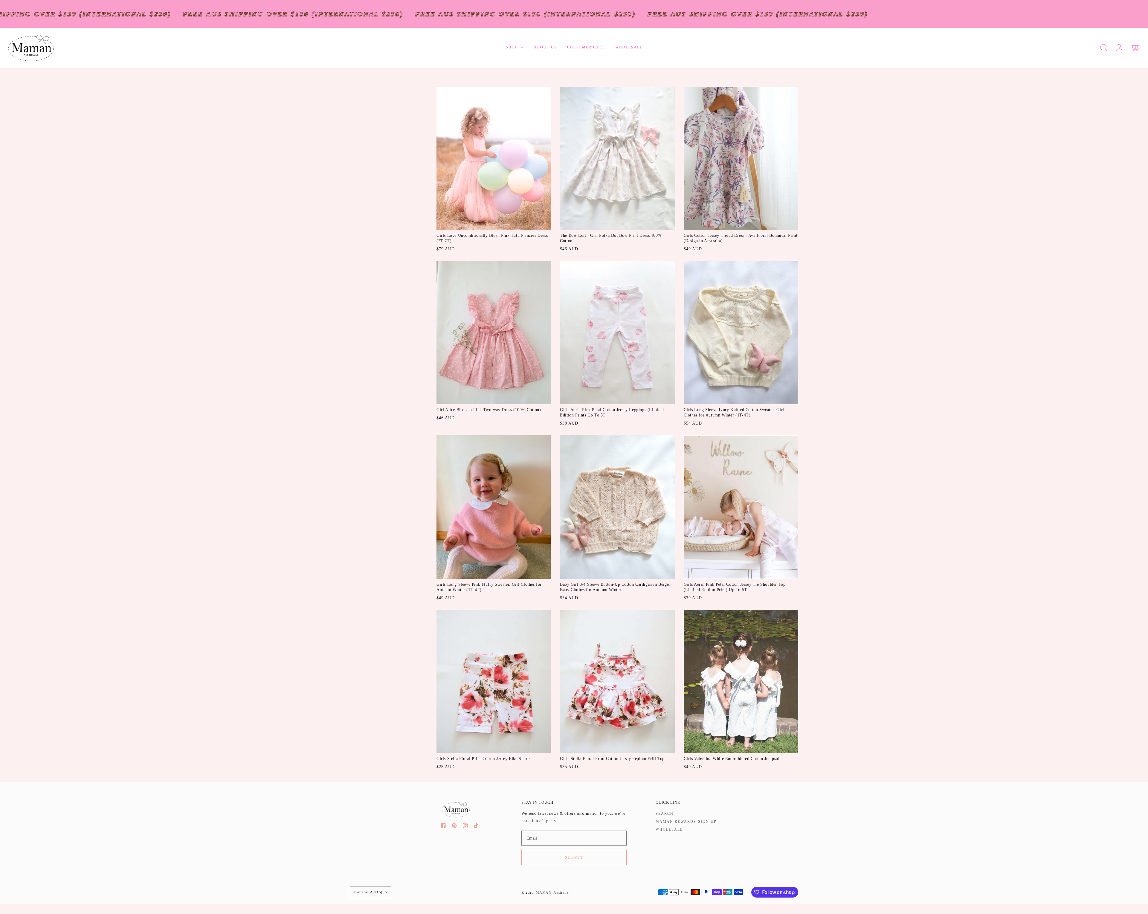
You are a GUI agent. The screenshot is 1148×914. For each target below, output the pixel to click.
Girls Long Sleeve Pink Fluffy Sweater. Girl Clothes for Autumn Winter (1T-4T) (489, 587)
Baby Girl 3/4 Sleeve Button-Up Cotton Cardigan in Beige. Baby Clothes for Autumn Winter (615, 587)
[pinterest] (454, 827)
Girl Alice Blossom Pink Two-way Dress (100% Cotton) (488, 410)
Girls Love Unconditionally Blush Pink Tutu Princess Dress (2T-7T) (492, 238)
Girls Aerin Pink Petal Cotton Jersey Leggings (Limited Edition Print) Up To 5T (612, 412)
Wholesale (669, 829)
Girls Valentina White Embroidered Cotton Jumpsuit (732, 758)
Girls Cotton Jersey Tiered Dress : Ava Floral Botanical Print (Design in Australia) (741, 238)
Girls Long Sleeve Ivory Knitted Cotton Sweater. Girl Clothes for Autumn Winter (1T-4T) (734, 412)
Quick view (493, 224)
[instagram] (465, 827)
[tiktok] (476, 827)
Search (665, 813)
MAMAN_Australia (552, 893)
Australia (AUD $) (367, 892)
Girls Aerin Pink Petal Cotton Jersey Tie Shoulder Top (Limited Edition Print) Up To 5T (735, 587)
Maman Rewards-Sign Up (686, 822)
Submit (574, 857)
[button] (1104, 48)
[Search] (1104, 47)
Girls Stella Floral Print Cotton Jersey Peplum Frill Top (612, 758)
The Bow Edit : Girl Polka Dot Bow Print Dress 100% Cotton (611, 238)
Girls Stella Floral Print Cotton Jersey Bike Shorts (483, 758)
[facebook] (443, 827)
